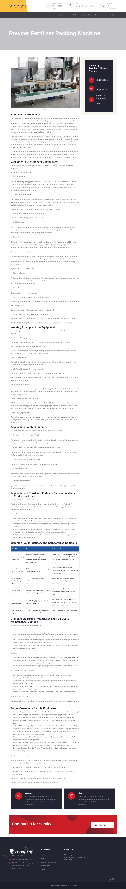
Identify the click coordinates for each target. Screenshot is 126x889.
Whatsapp (110, 3)
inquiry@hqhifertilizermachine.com (86, 6)
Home (52, 15)
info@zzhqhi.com (101, 90)
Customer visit (45, 865)
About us (62, 15)
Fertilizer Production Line (90, 15)
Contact (114, 15)
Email (76, 3)
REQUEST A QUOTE (102, 825)
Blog (105, 15)
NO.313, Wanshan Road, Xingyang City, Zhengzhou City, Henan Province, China (22, 865)
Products (73, 15)
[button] (13, 82)
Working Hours (57, 3)
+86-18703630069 (102, 80)
